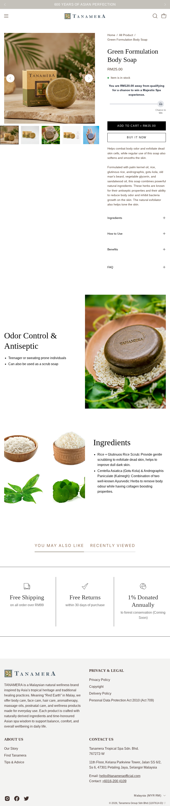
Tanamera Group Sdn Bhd (133, 803)
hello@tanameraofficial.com (119, 776)
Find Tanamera (15, 755)
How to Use (115, 233)
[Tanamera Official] (85, 16)
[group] (85, 4)
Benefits (112, 249)
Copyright (96, 686)
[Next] (165, 4)
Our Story (11, 748)
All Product (126, 35)
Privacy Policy (99, 680)
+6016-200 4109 (114, 781)
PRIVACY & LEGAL (106, 670)
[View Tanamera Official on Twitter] (26, 798)
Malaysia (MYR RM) (147, 795)
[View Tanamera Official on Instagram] (7, 798)
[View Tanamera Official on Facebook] (17, 798)
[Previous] (5, 4)
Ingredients (114, 218)
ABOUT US (13, 739)
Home (111, 35)
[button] (155, 16)
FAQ (110, 267)
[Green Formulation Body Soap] (9, 135)
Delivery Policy (100, 693)
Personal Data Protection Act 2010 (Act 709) (121, 700)
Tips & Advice (14, 762)
